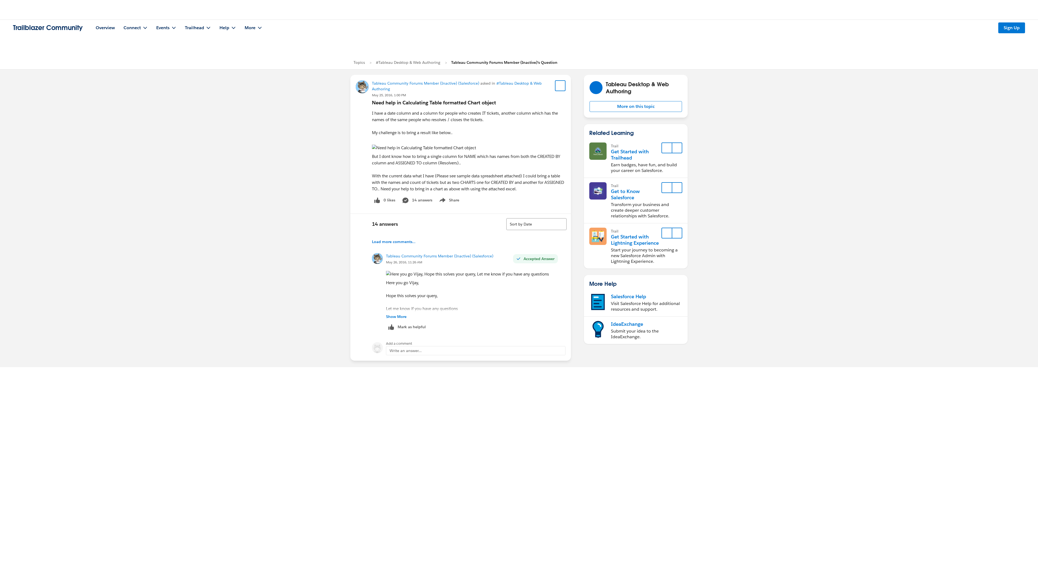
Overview (105, 28)
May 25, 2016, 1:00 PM (389, 95)
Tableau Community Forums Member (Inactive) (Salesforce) (425, 83)
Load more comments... (393, 241)
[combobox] (536, 224)
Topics (359, 62)
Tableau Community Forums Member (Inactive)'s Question (504, 62)
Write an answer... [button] (406, 350)
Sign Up (1012, 28)
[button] (636, 106)
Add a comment (399, 343)
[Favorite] (560, 86)
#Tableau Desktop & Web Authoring (408, 62)
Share (449, 201)
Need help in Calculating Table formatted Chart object (434, 102)
